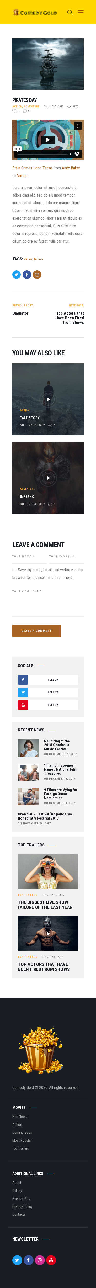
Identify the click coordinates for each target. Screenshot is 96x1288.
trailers (38, 259)
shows (28, 259)
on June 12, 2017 (32, 425)
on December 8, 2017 (59, 778)
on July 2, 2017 (53, 106)
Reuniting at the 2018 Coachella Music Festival (57, 745)
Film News (19, 1117)
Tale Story (30, 418)
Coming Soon (22, 1132)
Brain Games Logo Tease (32, 168)
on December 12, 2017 (60, 754)
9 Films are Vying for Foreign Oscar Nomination (61, 794)
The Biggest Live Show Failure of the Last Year (45, 905)
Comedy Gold (23, 1087)
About (16, 1183)
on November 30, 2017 (34, 823)
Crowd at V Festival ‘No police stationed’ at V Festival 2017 (45, 816)
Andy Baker (71, 168)
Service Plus (21, 1199)
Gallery (17, 1191)
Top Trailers (27, 895)
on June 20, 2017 (32, 504)
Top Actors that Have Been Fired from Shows (44, 967)
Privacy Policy (22, 1206)
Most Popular (22, 1140)
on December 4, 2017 (59, 803)
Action (17, 106)
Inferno (27, 497)
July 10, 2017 (53, 895)
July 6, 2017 (52, 957)
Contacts (19, 1214)
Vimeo (22, 175)
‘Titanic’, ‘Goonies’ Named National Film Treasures (60, 770)
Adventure (32, 106)
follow (40, 681)
